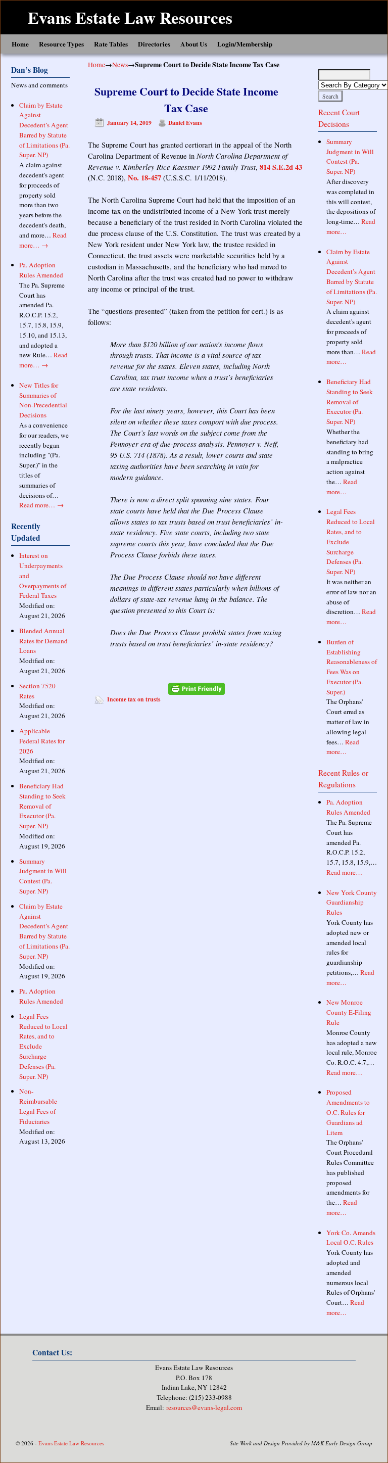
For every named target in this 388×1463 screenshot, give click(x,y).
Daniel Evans (185, 122)
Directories (154, 44)
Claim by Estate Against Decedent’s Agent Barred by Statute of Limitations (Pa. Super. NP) (44, 130)
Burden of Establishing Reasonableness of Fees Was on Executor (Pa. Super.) (351, 666)
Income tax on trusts (134, 699)
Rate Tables (111, 44)
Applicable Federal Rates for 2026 (42, 741)
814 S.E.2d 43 (281, 167)
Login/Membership (244, 44)
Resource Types (61, 44)
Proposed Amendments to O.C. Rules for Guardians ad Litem (348, 1112)
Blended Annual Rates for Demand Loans (43, 640)
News (120, 64)
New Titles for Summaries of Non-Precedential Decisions (43, 400)
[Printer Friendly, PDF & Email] (196, 689)
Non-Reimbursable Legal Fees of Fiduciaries (38, 1106)
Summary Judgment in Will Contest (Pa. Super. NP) (43, 876)
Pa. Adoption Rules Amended (41, 269)
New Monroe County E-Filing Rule (348, 1012)
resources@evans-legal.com (204, 1407)
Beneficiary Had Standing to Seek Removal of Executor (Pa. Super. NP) (42, 805)
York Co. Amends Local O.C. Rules (350, 1237)
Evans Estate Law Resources (130, 17)
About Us (193, 44)
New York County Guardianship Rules (351, 902)
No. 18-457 (144, 177)
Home (20, 44)
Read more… (43, 240)
